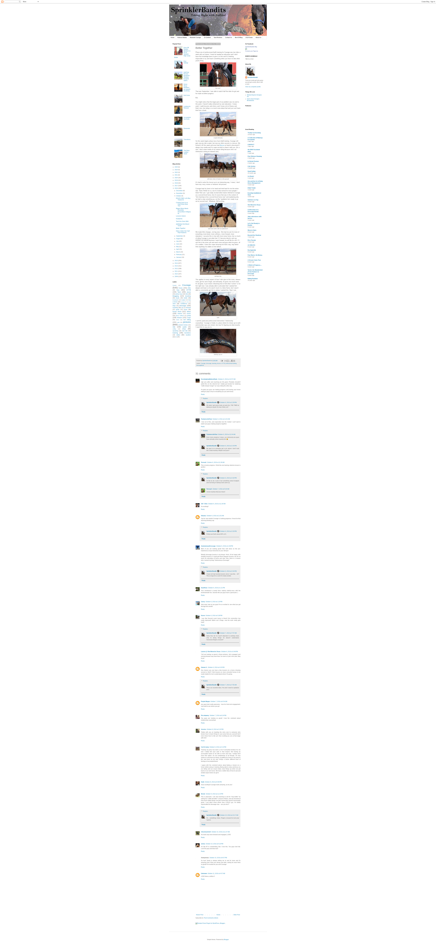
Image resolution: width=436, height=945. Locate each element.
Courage (203, 363)
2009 (176, 276)
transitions (187, 333)
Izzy (178, 290)
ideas (189, 311)
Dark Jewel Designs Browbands (253, 99)
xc (176, 337)
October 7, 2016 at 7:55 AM (228, 685)
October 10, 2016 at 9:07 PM (218, 857)
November (179, 193)
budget (183, 300)
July (177, 241)
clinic (174, 303)
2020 (176, 177)
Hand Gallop (251, 171)
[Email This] (225, 361)
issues (189, 313)
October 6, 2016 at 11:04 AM (226, 434)
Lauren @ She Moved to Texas (210, 651)
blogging (176, 296)
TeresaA (203, 462)
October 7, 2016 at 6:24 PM (218, 715)
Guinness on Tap (253, 200)
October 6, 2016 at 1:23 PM (214, 601)
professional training (231, 363)
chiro (187, 302)
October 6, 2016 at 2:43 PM (228, 446)
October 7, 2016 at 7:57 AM (228, 633)
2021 (176, 175)
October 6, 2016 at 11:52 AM (215, 515)
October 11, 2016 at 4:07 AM (216, 873)
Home (172, 37)
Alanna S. (204, 667)
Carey (203, 601)
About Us (258, 37)
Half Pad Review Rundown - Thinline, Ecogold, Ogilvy (187, 76)
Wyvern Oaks (252, 230)
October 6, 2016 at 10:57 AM (226, 379)
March (178, 252)
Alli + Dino (204, 504)
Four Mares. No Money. (255, 255)
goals (177, 309)
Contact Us (228, 37)
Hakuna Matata (182, 37)
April (177, 249)
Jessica (203, 729)
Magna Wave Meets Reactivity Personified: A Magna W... (183, 211)
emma (203, 844)
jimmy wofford (180, 315)
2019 (176, 180)
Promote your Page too (251, 51)
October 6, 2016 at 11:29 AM (216, 504)
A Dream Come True (254, 260)
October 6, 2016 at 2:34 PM (228, 571)
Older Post (236, 915)
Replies (205, 398)
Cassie (174, 285)
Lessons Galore (181, 216)
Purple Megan (205, 701)
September (179, 236)
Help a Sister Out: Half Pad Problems (183, 231)
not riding (187, 319)
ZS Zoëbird (207, 37)
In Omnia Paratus (253, 161)
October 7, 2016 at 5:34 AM (221, 489)
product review (183, 325)
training (175, 333)
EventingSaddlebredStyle (209, 379)
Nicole (203, 794)
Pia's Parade (252, 240)
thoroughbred (200, 365)
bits (187, 294)
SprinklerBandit (211, 402)
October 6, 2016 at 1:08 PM (224, 546)
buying (182, 302)
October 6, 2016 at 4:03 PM (216, 667)
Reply (203, 394)
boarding (188, 296)
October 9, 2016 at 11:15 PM (214, 794)
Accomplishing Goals (187, 118)
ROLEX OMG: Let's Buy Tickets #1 (183, 199)
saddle (184, 327)
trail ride (185, 331)
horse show (177, 311)
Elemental (187, 128)
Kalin (202, 782)
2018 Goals (249, 37)
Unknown (204, 873)
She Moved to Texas (254, 205)
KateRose (204, 588)
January (179, 257)
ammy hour (178, 294)
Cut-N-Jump (205, 747)
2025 (176, 167)
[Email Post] (221, 360)
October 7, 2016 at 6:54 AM (219, 701)
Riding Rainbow (253, 278)
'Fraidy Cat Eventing (254, 133)
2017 (176, 185)
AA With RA (251, 245)
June (178, 244)
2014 (176, 263)
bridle (185, 298)
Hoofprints (179, 219)
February (179, 254)
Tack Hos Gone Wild (182, 221)
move (177, 319)
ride (174, 327)
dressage (208, 363)
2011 (176, 271)
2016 (176, 188)
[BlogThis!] (228, 361)
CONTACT (251, 144)
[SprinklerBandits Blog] (246, 49)
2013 (176, 266)
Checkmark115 (206, 832)
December (179, 190)
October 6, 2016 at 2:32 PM (228, 478)
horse (185, 309)
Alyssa (222, 145)
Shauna (203, 515)
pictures (187, 322)
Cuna (180, 288)
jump (189, 315)
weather (188, 335)
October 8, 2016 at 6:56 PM (213, 782)
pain (178, 322)
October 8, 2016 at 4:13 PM (217, 747)
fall (182, 307)
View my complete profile (253, 87)
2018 (176, 183)
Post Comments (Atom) (211, 918)
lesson (219, 363)
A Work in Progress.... (255, 265)
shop (184, 329)
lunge (189, 317)
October (178, 196)
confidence (183, 303)
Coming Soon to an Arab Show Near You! (182, 204)
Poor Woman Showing (255, 156)
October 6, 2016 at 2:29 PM (228, 402)
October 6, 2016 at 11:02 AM (221, 419)
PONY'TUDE (252, 188)
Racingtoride (252, 250)
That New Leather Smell (187, 152)
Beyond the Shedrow (254, 235)
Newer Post (199, 915)
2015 (176, 260)
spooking (175, 331)
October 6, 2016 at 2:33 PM (228, 531)
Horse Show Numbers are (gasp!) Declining (187, 87)
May (177, 246)
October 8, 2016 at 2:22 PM (215, 729)
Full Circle (187, 95)
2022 (176, 172)
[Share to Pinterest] (234, 361)
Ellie (189, 288)
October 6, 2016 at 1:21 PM (216, 588)
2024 (176, 170)
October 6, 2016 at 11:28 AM (215, 462)
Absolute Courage (195, 37)
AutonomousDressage (208, 546)
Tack (179, 292)
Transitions (187, 139)
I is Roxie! (251, 176)
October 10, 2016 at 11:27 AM (221, 832)
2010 (176, 274)
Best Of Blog (239, 37)
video (178, 335)
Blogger (226, 939)
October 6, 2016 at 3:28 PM (214, 615)
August (178, 238)
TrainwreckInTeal (206, 419)
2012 (176, 268)
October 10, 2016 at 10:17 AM (229, 815)
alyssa (189, 292)
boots (177, 298)
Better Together (180, 228)
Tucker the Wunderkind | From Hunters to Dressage (255, 271)
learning (214, 363)
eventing (175, 307)
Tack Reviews (218, 37)
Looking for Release (187, 107)
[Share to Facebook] (232, 361)
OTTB (223, 363)
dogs (174, 306)
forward (188, 307)
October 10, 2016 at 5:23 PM (214, 844)
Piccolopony (205, 715)
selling (174, 329)
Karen (203, 615)
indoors (180, 313)
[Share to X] (230, 361)
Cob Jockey (251, 166)
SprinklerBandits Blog (251, 46)
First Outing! (186, 62)
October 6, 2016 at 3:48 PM (229, 651)
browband (175, 300)
